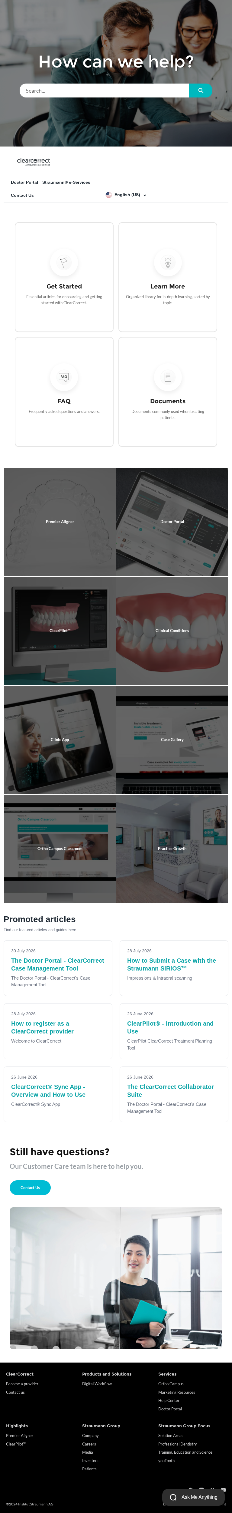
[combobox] (104, 90)
